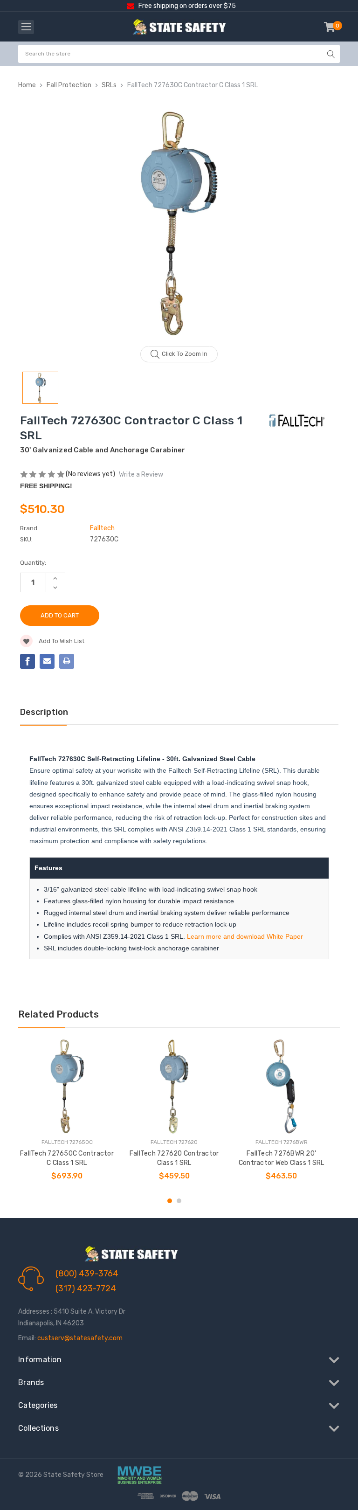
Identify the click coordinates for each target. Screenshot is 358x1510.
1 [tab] (169, 1200)
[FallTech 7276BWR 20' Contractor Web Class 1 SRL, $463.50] (281, 1086)
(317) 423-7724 (85, 1288)
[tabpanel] (67, 1114)
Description (44, 712)
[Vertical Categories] (26, 27)
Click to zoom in (184, 353)
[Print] (66, 661)
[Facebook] (27, 661)
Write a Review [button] (141, 474)
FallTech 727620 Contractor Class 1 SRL (174, 1158)
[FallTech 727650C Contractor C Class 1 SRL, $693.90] (67, 1086)
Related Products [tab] (58, 1014)
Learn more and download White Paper (245, 936)
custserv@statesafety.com (80, 1338)
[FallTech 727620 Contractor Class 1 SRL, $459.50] (174, 1086)
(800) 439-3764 (86, 1273)
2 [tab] (179, 1200)
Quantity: (33, 562)
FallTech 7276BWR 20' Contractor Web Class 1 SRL (281, 1158)
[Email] (47, 661)
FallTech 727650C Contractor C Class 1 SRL (67, 1158)
